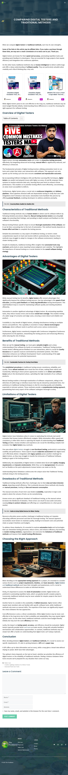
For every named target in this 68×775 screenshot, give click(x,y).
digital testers (18, 449)
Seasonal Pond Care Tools (11, 666)
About (35, 746)
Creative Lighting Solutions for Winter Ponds (17, 665)
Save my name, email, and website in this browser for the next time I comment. (31, 711)
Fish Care (20, 742)
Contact (36, 743)
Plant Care (20, 745)
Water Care (7, 663)
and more (27, 627)
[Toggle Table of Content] (20, 118)
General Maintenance (23, 750)
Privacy (36, 748)
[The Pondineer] (4, 2)
